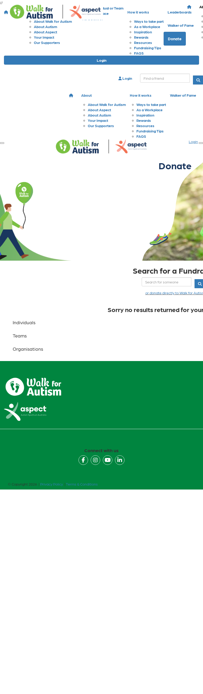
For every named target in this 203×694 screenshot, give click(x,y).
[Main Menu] (2, 143)
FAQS (139, 53)
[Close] (201, 143)
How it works (140, 95)
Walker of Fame (183, 95)
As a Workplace (149, 110)
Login (102, 60)
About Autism (99, 115)
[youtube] (107, 460)
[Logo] (55, 12)
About (86, 95)
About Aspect (99, 110)
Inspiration (145, 115)
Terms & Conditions (82, 484)
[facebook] (83, 460)
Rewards (143, 120)
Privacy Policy (51, 484)
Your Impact (98, 120)
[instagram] (95, 460)
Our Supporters (101, 125)
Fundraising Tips (150, 131)
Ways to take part (151, 104)
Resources (145, 125)
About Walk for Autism (107, 104)
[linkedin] (119, 460)
